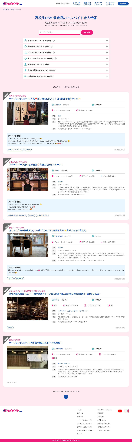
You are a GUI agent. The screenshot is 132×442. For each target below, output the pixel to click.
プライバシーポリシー (105, 410)
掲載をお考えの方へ (63, 3)
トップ (79, 410)
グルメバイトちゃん (8, 9)
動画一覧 (80, 413)
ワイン (76, 311)
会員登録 (123, 3)
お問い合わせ (102, 420)
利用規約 (101, 413)
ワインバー (84, 311)
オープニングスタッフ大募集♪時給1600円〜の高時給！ (35, 343)
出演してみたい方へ (104, 427)
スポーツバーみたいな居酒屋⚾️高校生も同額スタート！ (36, 164)
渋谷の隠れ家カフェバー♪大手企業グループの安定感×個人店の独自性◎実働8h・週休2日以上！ (55, 294)
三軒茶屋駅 (59, 236)
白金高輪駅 (59, 349)
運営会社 (101, 416)
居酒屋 (60, 182)
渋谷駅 (57, 300)
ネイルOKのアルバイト (84, 420)
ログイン (80, 434)
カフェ (69, 311)
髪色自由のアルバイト (84, 423)
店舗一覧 (80, 416)
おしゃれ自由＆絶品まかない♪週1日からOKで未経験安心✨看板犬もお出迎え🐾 (48, 230)
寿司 (65, 363)
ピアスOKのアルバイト (84, 427)
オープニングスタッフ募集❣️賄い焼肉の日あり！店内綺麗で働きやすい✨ (45, 99)
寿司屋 (60, 363)
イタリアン (62, 311)
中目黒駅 (58, 105)
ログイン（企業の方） (105, 430)
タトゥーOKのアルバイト (85, 430)
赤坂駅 (57, 170)
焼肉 (59, 116)
